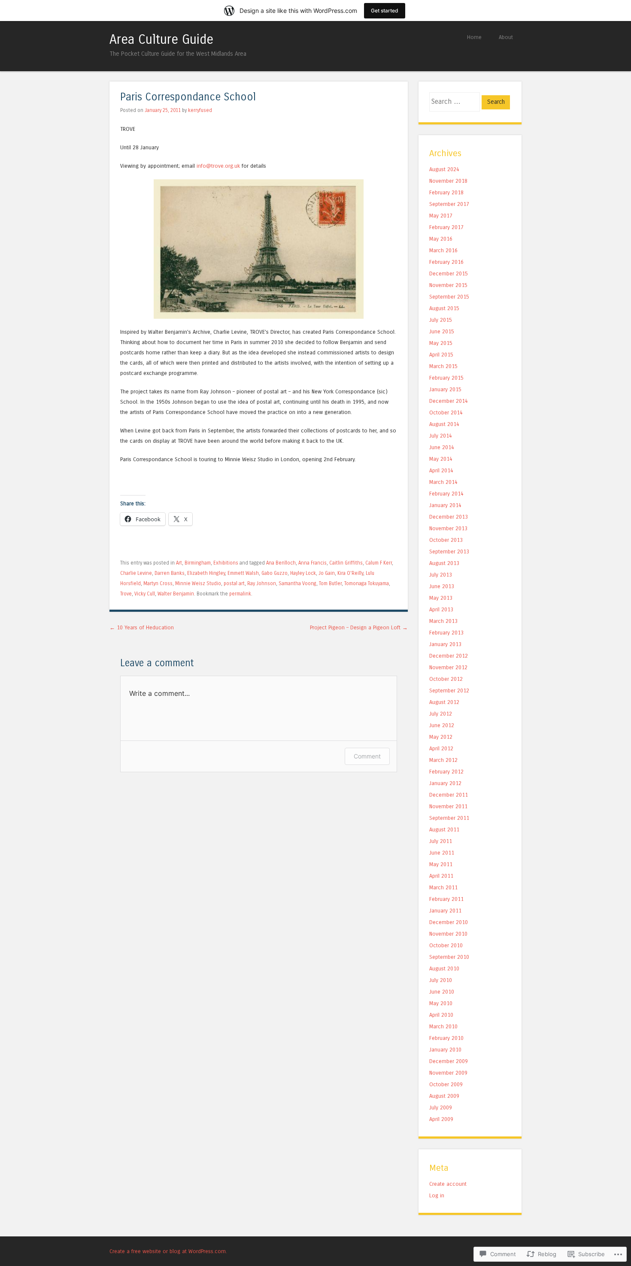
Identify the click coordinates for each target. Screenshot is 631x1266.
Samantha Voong (297, 583)
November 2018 (448, 181)
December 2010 (448, 922)
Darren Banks (170, 573)
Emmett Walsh (243, 573)
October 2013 (446, 540)
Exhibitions (225, 563)
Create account (448, 1184)
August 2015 (444, 308)
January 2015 (445, 389)
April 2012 (441, 748)
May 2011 (440, 864)
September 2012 (449, 690)
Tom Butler (330, 583)
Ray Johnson (261, 583)
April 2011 (441, 876)
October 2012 (446, 679)
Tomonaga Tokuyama (366, 583)
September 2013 (449, 551)
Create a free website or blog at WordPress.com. (168, 1251)
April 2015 (441, 354)
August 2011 (444, 829)
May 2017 (440, 215)
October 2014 (446, 412)
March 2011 (443, 887)
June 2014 (441, 447)
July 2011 (440, 841)
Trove (126, 594)
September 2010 (449, 957)
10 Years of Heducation (141, 627)
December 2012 (448, 656)
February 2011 (446, 899)
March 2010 (443, 1026)
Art (179, 563)
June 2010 (441, 991)
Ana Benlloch (281, 563)
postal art (234, 583)
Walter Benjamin (176, 594)
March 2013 (443, 621)
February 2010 (446, 1038)
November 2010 (448, 934)
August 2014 (444, 424)
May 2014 (440, 459)
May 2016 (440, 239)
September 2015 (449, 296)
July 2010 (440, 980)
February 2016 (446, 262)
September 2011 (449, 818)
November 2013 (448, 528)
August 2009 (444, 1096)
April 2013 (441, 609)
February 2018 (446, 192)
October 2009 (446, 1084)
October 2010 (446, 945)
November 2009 (448, 1073)
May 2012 (440, 737)
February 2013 (446, 632)
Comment (367, 756)
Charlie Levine (136, 573)
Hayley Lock (303, 573)
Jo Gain (327, 573)
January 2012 (445, 783)
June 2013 (441, 586)
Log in (436, 1195)
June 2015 (441, 331)
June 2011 (441, 852)
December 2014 (448, 401)
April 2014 (441, 470)
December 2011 (448, 795)
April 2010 (441, 1015)
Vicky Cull (144, 594)
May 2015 (440, 343)
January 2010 (445, 1049)
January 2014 (445, 505)
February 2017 (446, 227)
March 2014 (443, 482)
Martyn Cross (158, 583)
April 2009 (441, 1119)
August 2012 (444, 702)
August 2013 (444, 563)
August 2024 (444, 169)
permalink (240, 594)
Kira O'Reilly (350, 573)
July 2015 (440, 320)
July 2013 (440, 574)
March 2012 (443, 760)
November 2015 (448, 285)
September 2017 (449, 204)
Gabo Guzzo (274, 573)
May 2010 (440, 1003)
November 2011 (448, 806)
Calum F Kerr (378, 563)
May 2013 (440, 598)
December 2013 (448, 517)
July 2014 (440, 435)
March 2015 (443, 366)
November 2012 (448, 667)
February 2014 (446, 493)
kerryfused (200, 110)
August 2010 (444, 968)
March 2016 (443, 250)
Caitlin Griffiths (346, 563)
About (506, 37)
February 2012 (446, 771)
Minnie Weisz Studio (198, 583)
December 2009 (448, 1061)
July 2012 (440, 713)
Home (474, 37)
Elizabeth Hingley (206, 573)
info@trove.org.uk (218, 166)
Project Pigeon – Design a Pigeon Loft (359, 627)
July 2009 (440, 1107)
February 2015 (446, 378)
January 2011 (445, 910)
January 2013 (445, 644)
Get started (384, 10)
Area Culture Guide (161, 39)
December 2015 (448, 273)
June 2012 (441, 725)
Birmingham (198, 563)
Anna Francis (312, 563)
